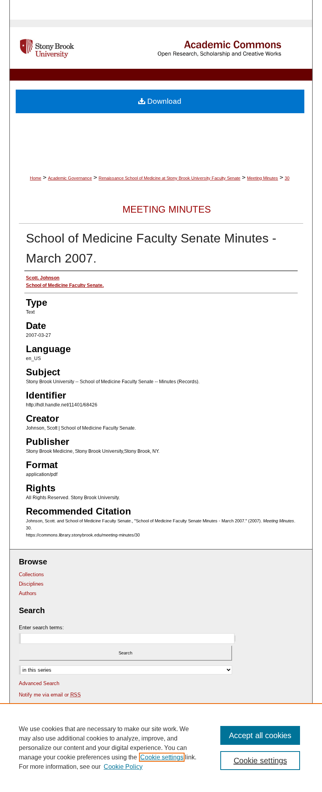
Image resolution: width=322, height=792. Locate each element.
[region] (161, 747)
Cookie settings (161, 757)
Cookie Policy (123, 766)
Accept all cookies (260, 735)
